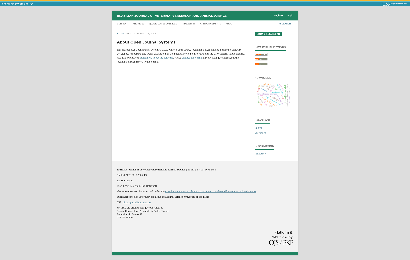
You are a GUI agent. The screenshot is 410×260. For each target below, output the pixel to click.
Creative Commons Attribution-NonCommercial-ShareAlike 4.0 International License (210, 191)
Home (120, 33)
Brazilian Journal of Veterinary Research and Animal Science (172, 15)
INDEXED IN (188, 23)
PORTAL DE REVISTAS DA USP (17, 4)
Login (290, 15)
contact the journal (192, 57)
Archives (138, 23)
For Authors (260, 153)
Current (122, 23)
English (258, 127)
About (230, 23)
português (260, 132)
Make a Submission (268, 34)
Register (278, 15)
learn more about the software (156, 57)
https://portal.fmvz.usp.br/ (137, 202)
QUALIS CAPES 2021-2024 (163, 23)
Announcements (210, 23)
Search (286, 23)
